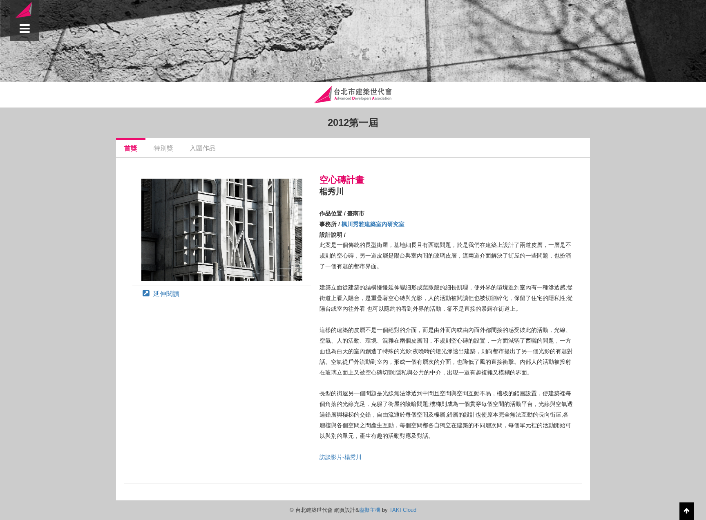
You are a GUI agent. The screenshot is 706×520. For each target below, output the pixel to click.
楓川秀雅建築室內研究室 (373, 224)
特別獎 (163, 148)
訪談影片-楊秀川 (340, 457)
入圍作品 (203, 148)
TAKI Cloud (402, 510)
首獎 (130, 148)
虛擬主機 (369, 510)
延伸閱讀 (166, 293)
